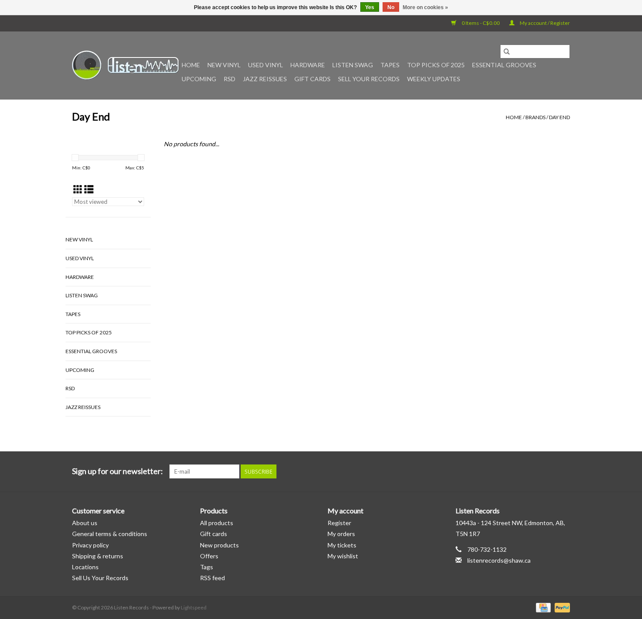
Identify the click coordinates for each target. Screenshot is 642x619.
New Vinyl (224, 65)
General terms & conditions (109, 533)
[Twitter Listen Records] (548, 471)
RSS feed (212, 577)
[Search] (506, 51)
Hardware (307, 65)
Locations (85, 567)
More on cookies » (425, 7)
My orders (341, 533)
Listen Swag (352, 65)
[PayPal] (561, 607)
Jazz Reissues (265, 79)
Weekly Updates (433, 79)
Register (339, 522)
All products (216, 522)
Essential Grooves (504, 65)
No (390, 7)
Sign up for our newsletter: (117, 471)
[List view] (88, 189)
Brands (535, 117)
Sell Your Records (369, 79)
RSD (229, 79)
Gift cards (312, 79)
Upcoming (199, 79)
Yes (369, 7)
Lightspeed (194, 607)
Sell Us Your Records (100, 577)
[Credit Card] (542, 607)
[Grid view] (78, 189)
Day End (559, 117)
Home (191, 65)
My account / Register (544, 23)
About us (84, 522)
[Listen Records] (125, 65)
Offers (209, 556)
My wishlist (343, 556)
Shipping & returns (97, 556)
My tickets (342, 545)
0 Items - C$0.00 (480, 23)
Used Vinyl (265, 65)
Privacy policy (90, 545)
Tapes (390, 65)
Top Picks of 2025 (436, 65)
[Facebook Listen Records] (532, 471)
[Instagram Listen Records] (563, 471)
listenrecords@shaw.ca (499, 560)
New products (219, 545)
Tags (206, 567)
